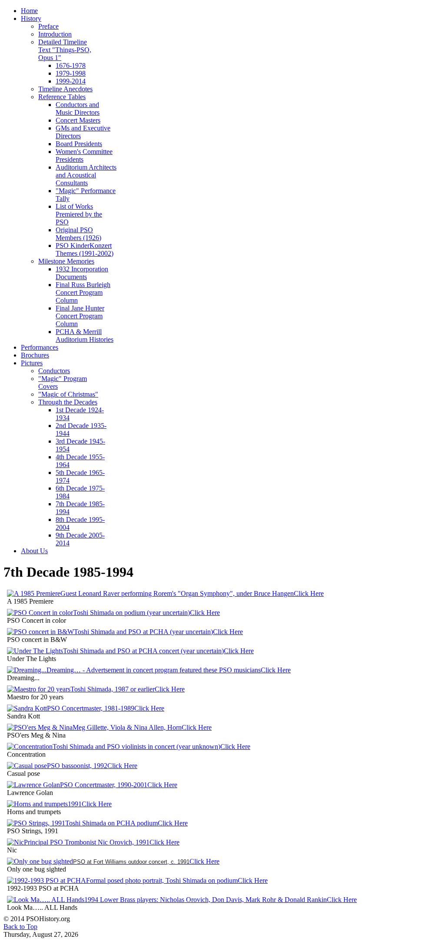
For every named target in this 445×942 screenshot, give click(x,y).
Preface (48, 26)
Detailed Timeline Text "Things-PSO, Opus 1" (64, 49)
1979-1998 (71, 73)
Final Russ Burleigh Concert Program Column (83, 292)
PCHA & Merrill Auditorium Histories (84, 335)
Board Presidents (79, 143)
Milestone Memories (66, 261)
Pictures (32, 363)
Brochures (35, 355)
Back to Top (20, 926)
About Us (34, 551)
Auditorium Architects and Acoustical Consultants (86, 175)
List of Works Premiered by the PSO (79, 214)
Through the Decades (67, 402)
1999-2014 (71, 81)
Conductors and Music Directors (78, 108)
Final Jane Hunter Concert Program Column (80, 315)
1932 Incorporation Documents (82, 273)
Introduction (55, 34)
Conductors (54, 370)
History (31, 18)
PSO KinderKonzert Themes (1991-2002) (84, 249)
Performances (39, 347)
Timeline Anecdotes (65, 89)
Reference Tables (62, 96)
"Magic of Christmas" (68, 394)
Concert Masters (78, 120)
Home (29, 10)
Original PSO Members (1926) (78, 233)
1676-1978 (71, 65)
